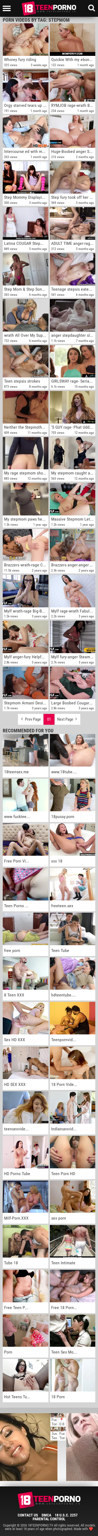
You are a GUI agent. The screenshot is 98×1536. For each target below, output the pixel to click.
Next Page (65, 719)
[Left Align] (8, 8)
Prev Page (32, 719)
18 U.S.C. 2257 (66, 1515)
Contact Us (28, 1515)
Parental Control (49, 1519)
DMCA (46, 1515)
